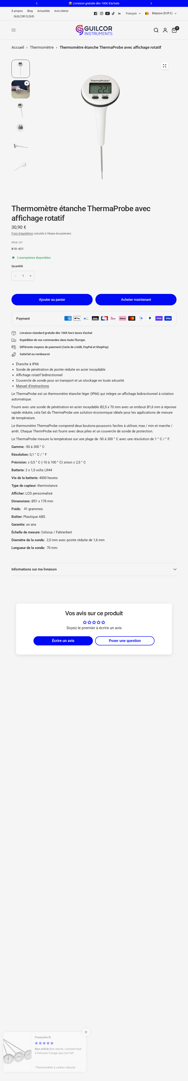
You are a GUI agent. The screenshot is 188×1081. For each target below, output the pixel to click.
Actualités (43, 11)
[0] (173, 30)
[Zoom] (164, 65)
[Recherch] (156, 30)
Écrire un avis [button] (63, 641)
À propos (17, 11)
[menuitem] (18, 11)
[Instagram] (102, 13)
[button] (91, 1032)
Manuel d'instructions (32, 386)
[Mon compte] (165, 30)
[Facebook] (96, 13)
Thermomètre (42, 47)
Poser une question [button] (125, 641)
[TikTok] (113, 13)
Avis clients (61, 11)
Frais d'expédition (22, 233)
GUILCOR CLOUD (24, 16)
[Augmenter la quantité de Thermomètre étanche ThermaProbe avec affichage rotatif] (30, 276)
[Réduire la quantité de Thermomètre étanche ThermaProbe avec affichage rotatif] (15, 276)
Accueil (17, 47)
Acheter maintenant (136, 300)
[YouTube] (108, 13)
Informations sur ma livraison (34, 569)
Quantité (17, 266)
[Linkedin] (119, 13)
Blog (30, 11)
